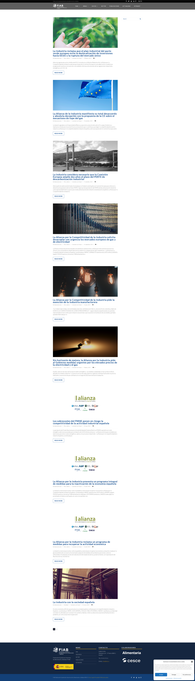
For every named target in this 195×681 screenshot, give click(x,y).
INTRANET (137, 6)
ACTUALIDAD (126, 6)
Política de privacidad (177, 678)
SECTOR (103, 6)
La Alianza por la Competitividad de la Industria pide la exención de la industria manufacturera (84, 300)
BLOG (140, 1)
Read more (59, 72)
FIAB (76, 6)
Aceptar (161, 674)
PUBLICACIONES (79, 659)
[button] (192, 661)
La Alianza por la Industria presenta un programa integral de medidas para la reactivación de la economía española (85, 482)
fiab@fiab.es (106, 661)
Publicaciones (114, 6)
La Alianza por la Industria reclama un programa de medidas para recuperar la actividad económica (81, 542)
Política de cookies (169, 678)
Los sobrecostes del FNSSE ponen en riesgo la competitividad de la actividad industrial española (81, 422)
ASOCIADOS (79, 654)
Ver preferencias (187, 674)
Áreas (85, 6)
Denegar (174, 674)
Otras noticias (67, 58)
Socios (94, 6)
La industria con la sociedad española (74, 602)
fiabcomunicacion (58, 58)
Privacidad (97, 677)
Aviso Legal (91, 677)
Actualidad (66, 605)
